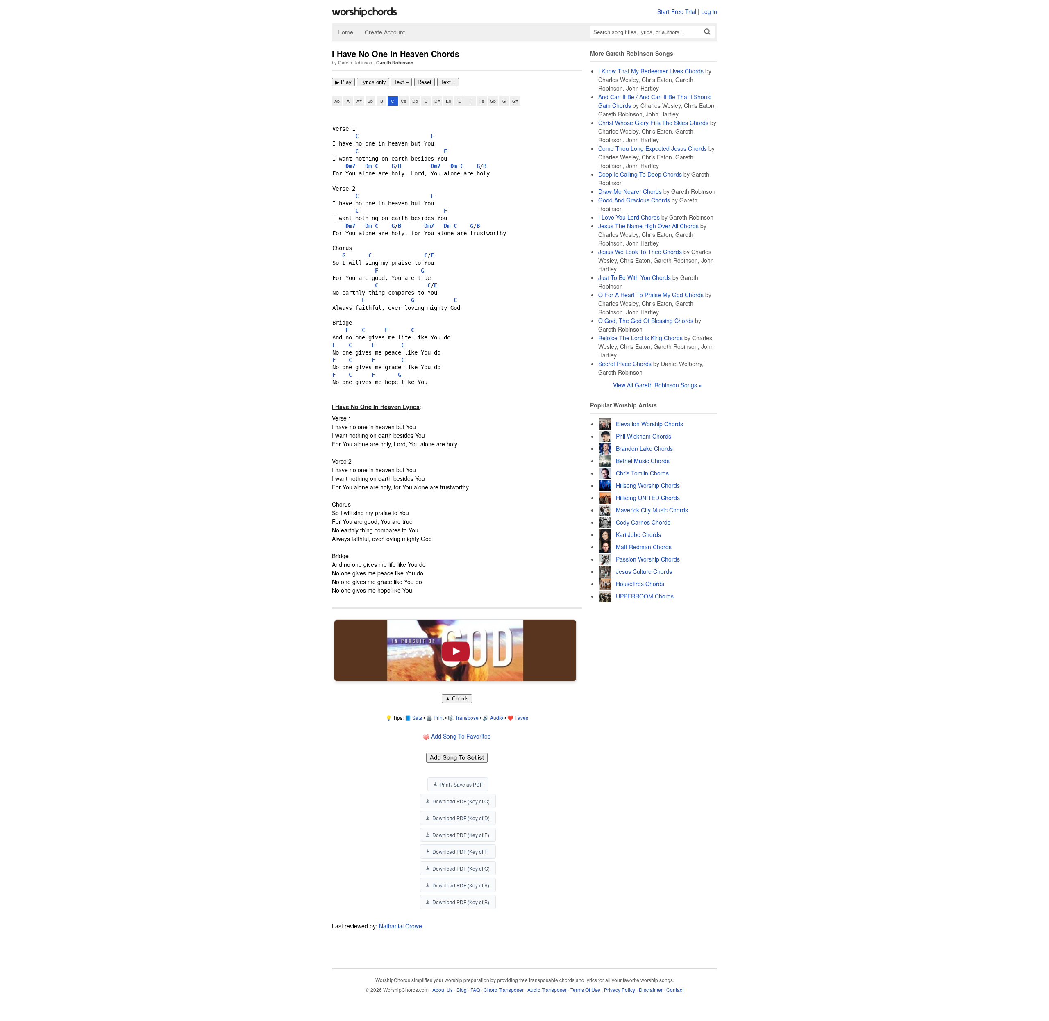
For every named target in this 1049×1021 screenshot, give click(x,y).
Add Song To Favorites (459, 736)
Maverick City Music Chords (652, 510)
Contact (674, 989)
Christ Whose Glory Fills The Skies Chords (653, 122)
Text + (448, 82)
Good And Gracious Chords (634, 200)
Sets (417, 717)
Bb (370, 101)
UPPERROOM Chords (645, 596)
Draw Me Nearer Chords (630, 191)
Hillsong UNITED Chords (648, 497)
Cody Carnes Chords (643, 522)
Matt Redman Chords (644, 547)
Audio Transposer (547, 989)
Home (345, 32)
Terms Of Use (585, 989)
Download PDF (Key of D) (461, 817)
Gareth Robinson (394, 62)
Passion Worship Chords (648, 559)
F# (481, 101)
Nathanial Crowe (400, 926)
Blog (461, 989)
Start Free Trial (676, 11)
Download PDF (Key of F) (460, 851)
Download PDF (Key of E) (460, 834)
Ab (337, 101)
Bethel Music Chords (643, 461)
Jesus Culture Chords (644, 571)
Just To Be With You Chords (634, 277)
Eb (448, 101)
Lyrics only (373, 82)
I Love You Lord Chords (629, 217)
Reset (424, 82)
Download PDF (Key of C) (461, 801)
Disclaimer (651, 989)
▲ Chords (457, 699)
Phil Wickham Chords (643, 436)
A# (359, 101)
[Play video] (455, 650)
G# (515, 101)
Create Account (385, 32)
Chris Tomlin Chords (642, 473)
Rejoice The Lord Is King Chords (640, 338)
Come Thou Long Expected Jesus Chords (652, 148)
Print (439, 717)
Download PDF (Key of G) (461, 868)
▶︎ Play (343, 82)
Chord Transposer (504, 989)
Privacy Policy (619, 989)
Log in (709, 11)
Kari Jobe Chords (638, 534)
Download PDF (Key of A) (460, 885)
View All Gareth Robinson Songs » (657, 385)
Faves (521, 717)
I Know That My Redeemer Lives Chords (651, 71)
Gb (493, 101)
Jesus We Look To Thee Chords (640, 252)
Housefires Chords (640, 584)
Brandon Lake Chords (644, 448)
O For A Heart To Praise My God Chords (651, 295)
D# (437, 101)
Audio (496, 717)
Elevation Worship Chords (649, 424)
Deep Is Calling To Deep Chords (640, 174)
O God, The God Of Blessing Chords (645, 320)
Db (415, 101)
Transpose (467, 717)
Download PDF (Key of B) (460, 901)
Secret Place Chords (625, 363)
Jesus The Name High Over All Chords (648, 226)
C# (403, 101)
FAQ (475, 989)
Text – (401, 82)
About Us (442, 989)
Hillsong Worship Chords (648, 485)
